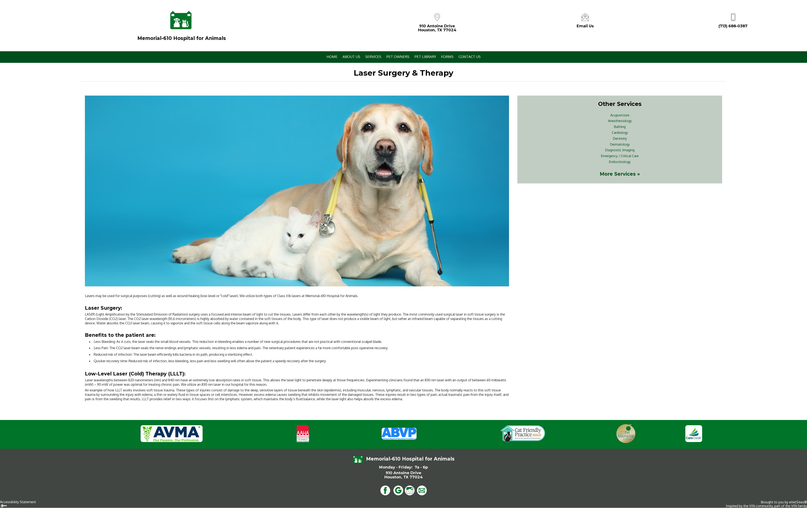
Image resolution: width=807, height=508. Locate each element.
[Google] (398, 490)
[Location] (437, 16)
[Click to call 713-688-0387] (733, 16)
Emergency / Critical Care (620, 156)
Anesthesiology (620, 121)
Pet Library (425, 56)
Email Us (585, 26)
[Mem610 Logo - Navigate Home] (180, 20)
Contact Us (470, 56)
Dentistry (620, 138)
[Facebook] (385, 490)
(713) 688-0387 (733, 26)
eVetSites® (798, 502)
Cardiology (620, 132)
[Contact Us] (422, 490)
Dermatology (620, 144)
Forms (447, 56)
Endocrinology (620, 162)
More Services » (620, 174)
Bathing (620, 127)
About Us (351, 56)
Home (332, 56)
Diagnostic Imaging (619, 150)
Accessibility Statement (18, 502)
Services (373, 56)
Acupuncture (619, 115)
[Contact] (585, 16)
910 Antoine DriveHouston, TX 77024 (437, 28)
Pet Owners (397, 56)
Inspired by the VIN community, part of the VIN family (766, 506)
